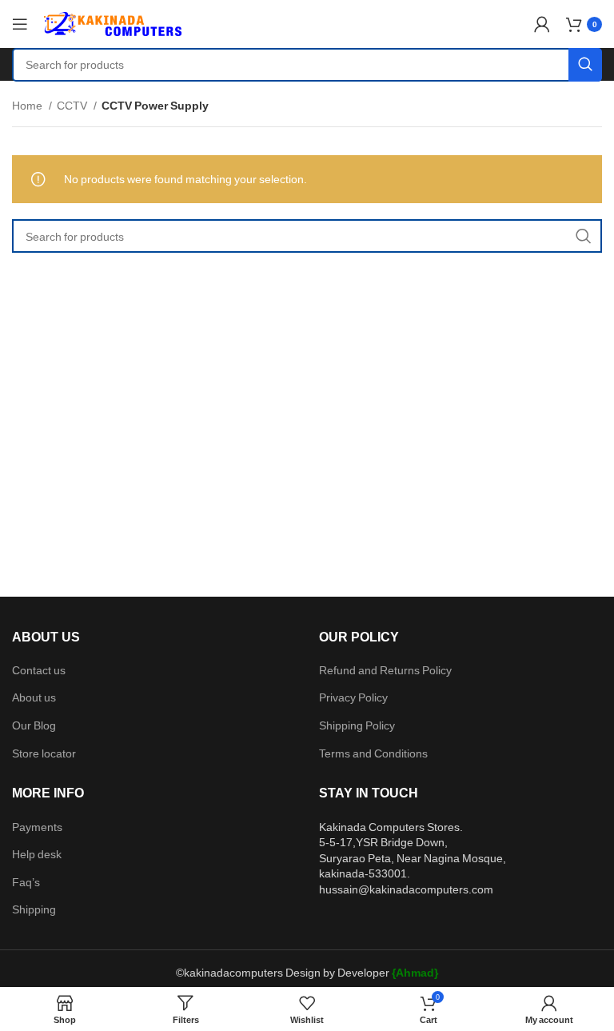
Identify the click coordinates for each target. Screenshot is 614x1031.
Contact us (39, 670)
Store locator (44, 753)
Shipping (34, 909)
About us (34, 697)
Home (28, 105)
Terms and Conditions (373, 753)
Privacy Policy (353, 697)
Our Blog (34, 725)
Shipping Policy (357, 725)
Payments (37, 826)
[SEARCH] (585, 65)
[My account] (542, 24)
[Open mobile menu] (20, 24)
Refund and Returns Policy (385, 670)
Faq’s (26, 882)
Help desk (37, 854)
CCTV (73, 105)
